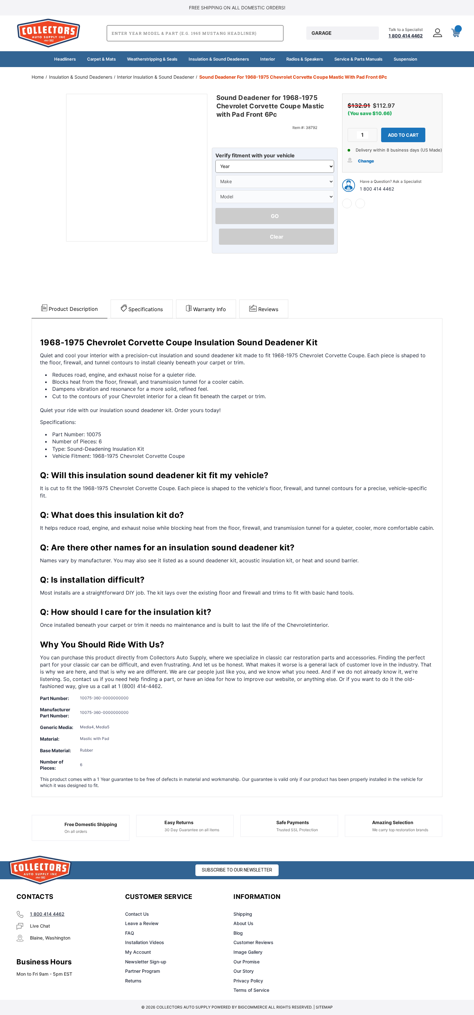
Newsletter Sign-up (145, 961)
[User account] (437, 33)
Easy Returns (178, 822)
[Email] (360, 203)
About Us (243, 923)
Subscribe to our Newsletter (237, 869)
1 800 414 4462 (377, 189)
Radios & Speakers (304, 59)
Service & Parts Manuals (358, 59)
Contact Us (137, 914)
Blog (238, 933)
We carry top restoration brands (400, 829)
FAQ (129, 933)
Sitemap (324, 1007)
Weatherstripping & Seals (152, 59)
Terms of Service (251, 990)
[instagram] (368, 897)
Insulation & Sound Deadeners (219, 59)
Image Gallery (247, 952)
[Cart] (455, 33)
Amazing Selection (392, 822)
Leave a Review (142, 923)
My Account (138, 952)
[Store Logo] (40, 870)
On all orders (75, 831)
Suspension (405, 59)
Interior (267, 59)
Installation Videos (144, 942)
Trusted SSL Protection (297, 829)
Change (366, 160)
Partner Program (142, 971)
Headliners (65, 59)
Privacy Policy (248, 980)
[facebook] (347, 203)
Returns (133, 980)
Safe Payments (292, 822)
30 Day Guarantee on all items (191, 829)
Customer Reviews (253, 942)
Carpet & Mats (101, 59)
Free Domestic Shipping (90, 824)
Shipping (242, 914)
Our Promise (246, 961)
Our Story (243, 971)
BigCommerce (252, 1007)
